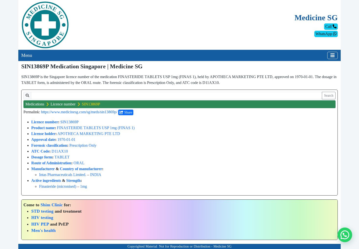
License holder (43, 134)
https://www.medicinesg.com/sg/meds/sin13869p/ (79, 112)
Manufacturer (43, 169)
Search (328, 95)
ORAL (79, 163)
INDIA (95, 175)
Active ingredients (46, 180)
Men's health (43, 230)
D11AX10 (60, 151)
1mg (83, 186)
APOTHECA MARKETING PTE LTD (88, 134)
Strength (73, 180)
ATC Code (40, 151)
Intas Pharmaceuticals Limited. (62, 175)
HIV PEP (40, 224)
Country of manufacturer (81, 169)
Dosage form (41, 157)
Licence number (63, 104)
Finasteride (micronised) (57, 186)
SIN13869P (69, 122)
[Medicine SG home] (45, 24)
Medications (34, 104)
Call (329, 26)
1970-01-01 (66, 139)
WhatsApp (324, 34)
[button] (345, 235)
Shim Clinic (52, 204)
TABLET (62, 157)
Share (127, 112)
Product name (43, 128)
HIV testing (42, 217)
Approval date (43, 139)
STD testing (42, 211)
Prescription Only (82, 145)
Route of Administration (51, 163)
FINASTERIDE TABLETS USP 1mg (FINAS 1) (96, 128)
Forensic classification (49, 145)
